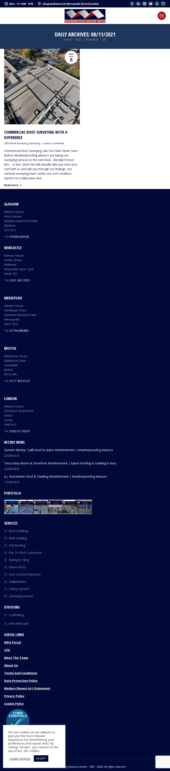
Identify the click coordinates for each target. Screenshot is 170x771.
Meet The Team (16, 658)
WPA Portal (12, 642)
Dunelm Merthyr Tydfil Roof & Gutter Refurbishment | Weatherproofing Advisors (58, 450)
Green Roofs (17, 567)
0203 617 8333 (20, 431)
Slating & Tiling (19, 560)
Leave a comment (53, 143)
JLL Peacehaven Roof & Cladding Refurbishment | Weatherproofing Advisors (55, 476)
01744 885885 (19, 331)
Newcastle (59, 4)
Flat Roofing (17, 545)
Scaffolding (16, 615)
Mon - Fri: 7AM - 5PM (21, 4)
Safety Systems (19, 589)
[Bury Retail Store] (55, 507)
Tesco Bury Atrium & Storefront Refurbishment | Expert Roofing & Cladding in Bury (60, 463)
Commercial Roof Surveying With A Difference (35, 134)
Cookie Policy (14, 704)
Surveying (34, 143)
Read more (11, 185)
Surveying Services (21, 596)
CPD (7, 650)
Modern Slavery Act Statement (27, 688)
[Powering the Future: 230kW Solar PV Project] (41, 507)
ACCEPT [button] (41, 758)
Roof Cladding (18, 531)
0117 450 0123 (20, 381)
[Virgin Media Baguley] (11, 507)
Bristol (85, 4)
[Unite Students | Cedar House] (26, 507)
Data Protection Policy (21, 681)
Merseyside (73, 4)
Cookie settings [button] (20, 758)
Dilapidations (17, 582)
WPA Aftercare (19, 624)
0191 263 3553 (20, 280)
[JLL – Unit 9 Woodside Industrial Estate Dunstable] (85, 507)
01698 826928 (19, 237)
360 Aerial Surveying (16, 143)
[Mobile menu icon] (162, 16)
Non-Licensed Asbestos (25, 574)
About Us (11, 665)
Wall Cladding (18, 538)
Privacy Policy (14, 696)
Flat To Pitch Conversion (25, 553)
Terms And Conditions (20, 673)
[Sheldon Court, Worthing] (70, 507)
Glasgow (47, 4)
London (95, 4)
